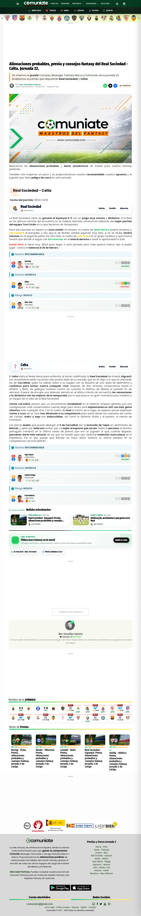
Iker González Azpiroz (30, 85)
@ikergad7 (76, 637)
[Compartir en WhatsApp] (105, 86)
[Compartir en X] (110, 86)
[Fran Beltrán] (19, 499)
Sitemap (75, 907)
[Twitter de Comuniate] (101, 904)
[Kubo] (19, 285)
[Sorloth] (19, 264)
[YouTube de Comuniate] (105, 904)
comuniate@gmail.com (40, 904)
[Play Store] (60, 887)
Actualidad (25, 552)
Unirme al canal (121, 540)
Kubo (27, 282)
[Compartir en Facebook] (115, 86)
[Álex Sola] (19, 305)
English (84, 907)
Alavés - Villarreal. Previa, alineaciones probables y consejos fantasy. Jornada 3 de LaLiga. (45, 758)
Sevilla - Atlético (102, 858)
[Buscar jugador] (117, 3)
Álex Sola (28, 302)
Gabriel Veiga (30, 475)
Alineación (124, 208)
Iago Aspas (29, 454)
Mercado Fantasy (20, 871)
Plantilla (112, 208)
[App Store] (81, 887)
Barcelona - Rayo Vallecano (101, 873)
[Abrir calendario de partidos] (124, 3)
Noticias (102, 208)
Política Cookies (63, 907)
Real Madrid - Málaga (101, 861)
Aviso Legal (49, 907)
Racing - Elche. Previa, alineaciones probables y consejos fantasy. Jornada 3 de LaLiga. (20, 758)
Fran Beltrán (29, 495)
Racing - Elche (101, 846)
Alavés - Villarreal (101, 850)
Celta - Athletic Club (101, 867)
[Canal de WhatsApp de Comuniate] (94, 904)
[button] (125, 86)
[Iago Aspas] (19, 457)
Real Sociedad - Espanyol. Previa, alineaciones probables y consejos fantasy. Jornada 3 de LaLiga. (94, 758)
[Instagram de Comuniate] (109, 904)
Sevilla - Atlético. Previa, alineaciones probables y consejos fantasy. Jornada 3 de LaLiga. (118, 761)
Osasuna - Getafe (101, 870)
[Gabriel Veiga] (19, 478)
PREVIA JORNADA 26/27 (54, 552)
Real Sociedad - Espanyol (101, 855)
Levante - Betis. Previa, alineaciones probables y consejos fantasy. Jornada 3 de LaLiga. (69, 758)
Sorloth (28, 261)
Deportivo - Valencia (101, 864)
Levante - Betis (101, 852)
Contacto (92, 907)
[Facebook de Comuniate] (97, 904)
